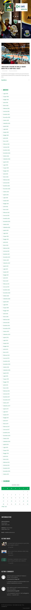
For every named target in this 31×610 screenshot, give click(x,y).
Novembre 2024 (6, 153)
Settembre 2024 (6, 159)
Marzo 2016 (5, 459)
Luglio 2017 (5, 411)
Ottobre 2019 (6, 331)
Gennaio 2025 (6, 147)
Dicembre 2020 (6, 289)
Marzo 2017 (5, 423)
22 (23, 501)
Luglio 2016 (5, 447)
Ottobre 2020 (6, 295)
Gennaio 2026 (6, 111)
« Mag (2, 506)
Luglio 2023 (5, 197)
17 (3, 501)
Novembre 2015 (6, 471)
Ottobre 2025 (6, 120)
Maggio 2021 (6, 275)
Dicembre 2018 (6, 361)
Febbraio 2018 (6, 391)
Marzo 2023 (5, 209)
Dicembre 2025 (6, 114)
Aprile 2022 (5, 242)
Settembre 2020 (6, 298)
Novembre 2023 (6, 188)
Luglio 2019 (5, 340)
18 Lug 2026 (10, 555)
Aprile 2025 (5, 138)
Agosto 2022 (6, 230)
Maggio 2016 (6, 453)
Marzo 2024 (5, 176)
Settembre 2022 (6, 227)
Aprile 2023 (5, 206)
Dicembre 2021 (6, 254)
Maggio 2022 (6, 239)
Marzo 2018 (5, 388)
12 (11, 497)
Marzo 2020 (5, 316)
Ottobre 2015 (6, 474)
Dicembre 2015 (6, 468)
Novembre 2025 (6, 117)
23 (27, 501)
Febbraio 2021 (6, 284)
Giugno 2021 (6, 272)
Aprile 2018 (5, 385)
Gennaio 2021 (6, 286)
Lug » (6, 506)
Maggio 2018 (6, 382)
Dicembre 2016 (6, 432)
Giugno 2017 (6, 414)
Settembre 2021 (6, 263)
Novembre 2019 (6, 328)
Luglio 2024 (5, 165)
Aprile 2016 (5, 456)
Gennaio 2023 (6, 215)
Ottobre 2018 (6, 367)
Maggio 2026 (6, 99)
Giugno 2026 (6, 96)
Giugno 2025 (6, 132)
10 (3, 497)
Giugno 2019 (6, 343)
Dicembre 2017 (6, 397)
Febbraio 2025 (6, 144)
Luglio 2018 (5, 376)
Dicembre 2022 (6, 218)
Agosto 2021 (6, 266)
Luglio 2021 (5, 269)
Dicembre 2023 (6, 185)
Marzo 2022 (5, 245)
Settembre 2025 (6, 123)
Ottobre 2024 (6, 156)
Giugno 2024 (6, 168)
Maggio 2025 (6, 135)
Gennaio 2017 (6, 429)
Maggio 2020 (6, 310)
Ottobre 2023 (6, 191)
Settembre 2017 (6, 405)
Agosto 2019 (6, 337)
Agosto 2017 (6, 408)
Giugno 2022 (6, 236)
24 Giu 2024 (4, 71)
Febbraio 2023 (6, 212)
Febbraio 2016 (6, 462)
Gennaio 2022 (6, 251)
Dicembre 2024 (6, 150)
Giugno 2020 (6, 307)
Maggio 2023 (6, 203)
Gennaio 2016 (6, 465)
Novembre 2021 (6, 257)
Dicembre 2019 (6, 325)
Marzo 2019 (5, 352)
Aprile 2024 (5, 173)
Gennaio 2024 (6, 182)
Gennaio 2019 (6, 358)
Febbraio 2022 (6, 248)
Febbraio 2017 (6, 426)
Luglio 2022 (5, 233)
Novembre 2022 (6, 221)
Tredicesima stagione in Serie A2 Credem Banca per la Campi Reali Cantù (13, 67)
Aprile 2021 (5, 278)
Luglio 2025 (5, 129)
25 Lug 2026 (10, 547)
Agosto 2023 (6, 194)
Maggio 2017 (6, 417)
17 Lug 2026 (10, 563)
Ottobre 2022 (6, 224)
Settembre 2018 (6, 370)
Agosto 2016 (6, 444)
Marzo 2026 (5, 105)
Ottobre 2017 (6, 402)
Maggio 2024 (6, 171)
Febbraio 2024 (6, 179)
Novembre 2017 (6, 399)
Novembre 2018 (6, 364)
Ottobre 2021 (6, 260)
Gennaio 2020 (6, 322)
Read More (4, 80)
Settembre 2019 (6, 334)
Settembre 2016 (6, 441)
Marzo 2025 (5, 141)
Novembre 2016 (6, 435)
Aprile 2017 (5, 420)
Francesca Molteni (13, 71)
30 (27, 504)
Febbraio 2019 (6, 355)
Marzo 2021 (5, 281)
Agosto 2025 (6, 126)
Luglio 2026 (5, 93)
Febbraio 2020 (6, 319)
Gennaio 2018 (6, 394)
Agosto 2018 (6, 373)
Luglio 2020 (5, 304)
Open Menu (19, 21)
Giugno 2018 (6, 379)
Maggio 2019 (6, 346)
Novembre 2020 (6, 292)
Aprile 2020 (5, 313)
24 (3, 504)
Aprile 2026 (5, 102)
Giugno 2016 (6, 450)
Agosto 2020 (6, 301)
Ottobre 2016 (6, 438)
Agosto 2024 (6, 162)
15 (23, 497)
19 (11, 501)
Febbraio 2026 (6, 108)
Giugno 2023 (6, 200)
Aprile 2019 (5, 349)
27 (15, 504)
